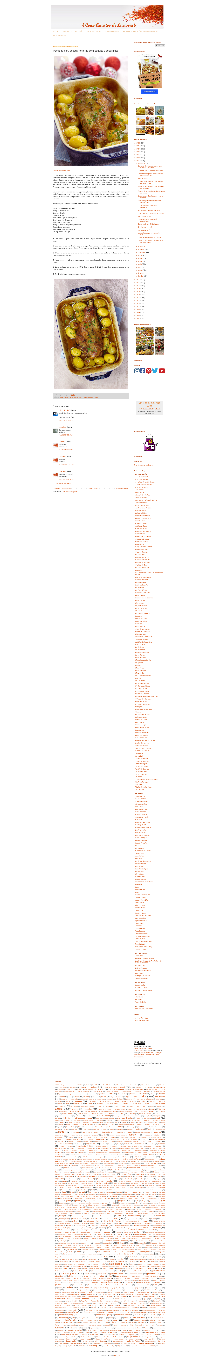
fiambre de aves (145, 1190)
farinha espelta (135, 1185)
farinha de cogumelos (119, 1183)
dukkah (125, 1172)
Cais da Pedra (70, 1127)
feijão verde (87, 1187)
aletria (70, 1096)
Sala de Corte (103, 1303)
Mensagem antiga (122, 488)
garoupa (162, 1198)
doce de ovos (67, 1172)
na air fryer (77, 1245)
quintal (139, 1290)
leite (120, 1216)
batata (67, 397)
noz (60, 1249)
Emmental (87, 1174)
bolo (109, 1120)
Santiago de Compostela (122, 1307)
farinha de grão (134, 1183)
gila (133, 1201)
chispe (91, 1139)
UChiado (58, 1332)
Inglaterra (148, 1209)
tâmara (114, 1322)
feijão (77, 1187)
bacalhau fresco (120, 1109)
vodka (116, 1343)
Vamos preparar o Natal (90, 397)
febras (70, 1187)
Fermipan (64, 1190)
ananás (142, 1101)
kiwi (93, 1213)
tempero (82, 1325)
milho (150, 1236)
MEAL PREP (67, 31)
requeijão (110, 1296)
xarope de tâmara (135, 1345)
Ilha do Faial (98, 1209)
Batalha (143, 1111)
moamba (102, 1238)
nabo (107, 1245)
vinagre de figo (70, 1339)
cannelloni (87, 1129)
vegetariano (94, 1335)
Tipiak (132, 1325)
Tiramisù (139, 1325)
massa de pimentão (137, 1230)
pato (103, 1264)
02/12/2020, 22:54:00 (66, 479)
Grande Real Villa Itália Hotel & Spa (88, 1203)
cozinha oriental (115, 1159)
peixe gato (105, 1266)
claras (105, 1141)
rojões (145, 1299)
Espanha (129, 1176)
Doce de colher (116, 1170)
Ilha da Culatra (153, 1207)
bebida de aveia (160, 1114)
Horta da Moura (72, 1207)
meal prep (138, 1232)
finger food (81, 1192)
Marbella (111, 1228)
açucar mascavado (84, 1091)
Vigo (67, 1337)
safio (88, 1303)
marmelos (59, 1230)
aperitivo (100, 1103)
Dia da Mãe (100, 1168)
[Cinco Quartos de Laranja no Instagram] (137, 372)
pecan (140, 1264)
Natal (116, 1245)
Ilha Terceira (120, 1209)
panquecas (93, 1259)
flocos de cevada (151, 1192)
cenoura (59, 1137)
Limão (115, 1218)
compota (70, 1146)
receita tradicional (109, 1294)
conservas (158, 1146)
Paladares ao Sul (66, 1259)
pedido (156, 1264)
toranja (102, 1328)
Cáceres (140, 1124)
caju (79, 1127)
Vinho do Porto (133, 1341)
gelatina (78, 1201)
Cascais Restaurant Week (143, 1132)
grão (113, 1203)
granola (105, 1203)
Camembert (142, 1127)
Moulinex (120, 1243)
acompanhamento (158, 1087)
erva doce (69, 1176)
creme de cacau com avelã (63, 1163)
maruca (69, 1230)
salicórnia (134, 1303)
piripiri (86, 1276)
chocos (125, 1139)
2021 (138, 158)
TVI (161, 1330)
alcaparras (142, 1094)
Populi (95, 1278)
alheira (135, 1097)
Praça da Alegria (144, 1280)
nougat (140, 1247)
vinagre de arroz (150, 1337)
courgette (92, 1150)
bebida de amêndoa (145, 1114)
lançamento (130, 1213)
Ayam (145, 1106)
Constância (81, 1148)
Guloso (60, 1205)
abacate (73, 1087)
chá (96, 1137)
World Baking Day (109, 1345)
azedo (152, 1106)
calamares (89, 1127)
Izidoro (160, 1211)
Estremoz (150, 1179)
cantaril (105, 1129)
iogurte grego (110, 1211)
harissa (104, 1205)
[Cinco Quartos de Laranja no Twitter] (155, 372)
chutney (71, 1141)
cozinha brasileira (74, 1154)
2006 (138, 318)
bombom (155, 1120)
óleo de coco (131, 1252)
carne (71, 397)
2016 (138, 289)
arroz (62, 1106)
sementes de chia (72, 1313)
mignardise (110, 1236)
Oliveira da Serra (130, 1254)
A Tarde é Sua (62, 1087)
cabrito (99, 1124)
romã (159, 1299)
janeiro (140, 276)
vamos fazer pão (109, 1332)
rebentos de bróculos (113, 1292)
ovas (98, 1257)
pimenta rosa (89, 1274)
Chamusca (124, 1137)
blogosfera (66, 1120)
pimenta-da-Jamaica (136, 1274)
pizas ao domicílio (122, 1276)
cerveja (80, 1137)
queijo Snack (139, 1288)
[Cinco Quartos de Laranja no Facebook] (142, 372)
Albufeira (133, 1094)
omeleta (142, 1254)
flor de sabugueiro (126, 1194)
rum (148, 1301)
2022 (138, 155)
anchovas (152, 1101)
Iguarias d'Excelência (124, 1207)
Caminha (152, 1127)
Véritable (122, 1334)
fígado (57, 1192)
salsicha (104, 1305)
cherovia (58, 1139)
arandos (126, 1103)
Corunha (66, 1150)
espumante (73, 1179)
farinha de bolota (73, 1183)
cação (106, 1124)
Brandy (94, 1122)
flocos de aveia (136, 1192)
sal (94, 1303)
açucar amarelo (116, 1089)
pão (102, 1259)
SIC (73, 1318)
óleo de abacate (89, 1252)
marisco (146, 1228)
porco (109, 1278)
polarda (69, 1278)
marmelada (157, 1228)
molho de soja (160, 1238)
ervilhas (92, 1176)
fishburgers (109, 1192)
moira (117, 1238)
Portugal (107, 1281)
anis (67, 1103)
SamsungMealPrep (61, 1307)
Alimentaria (101, 1099)
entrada (112, 1174)
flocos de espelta (66, 1194)
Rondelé (75, 1301)
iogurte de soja (97, 1211)
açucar (101, 1089)
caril (150, 1129)
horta (63, 1207)
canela (75, 1129)
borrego (61, 1122)
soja (82, 1320)
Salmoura (68, 1305)
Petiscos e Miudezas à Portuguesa (103, 1271)
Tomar (160, 1325)
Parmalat (121, 1261)
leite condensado (134, 1216)
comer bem (151, 1144)
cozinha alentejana (115, 1152)
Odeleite (154, 1249)
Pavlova (132, 1264)
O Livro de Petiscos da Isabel (107, 1249)
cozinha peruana (150, 1159)
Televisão (73, 1325)
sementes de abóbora (130, 1310)
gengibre (122, 1201)
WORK (72, 1346)
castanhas (157, 1132)
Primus (83, 1285)
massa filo (152, 1230)
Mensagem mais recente (62, 488)
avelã (124, 1106)
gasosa (60, 1201)
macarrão (128, 1223)
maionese (148, 1223)
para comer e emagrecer (157, 1259)
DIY (90, 1170)
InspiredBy (158, 1209)
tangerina (141, 1322)
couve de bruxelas (140, 1150)
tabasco (93, 1322)
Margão (128, 1228)
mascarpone (86, 1230)
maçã (118, 1223)
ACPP (79, 1089)
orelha (160, 1254)
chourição (134, 1139)
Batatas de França (98, 1114)
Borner (163, 1120)
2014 (138, 295)
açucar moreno (98, 1091)
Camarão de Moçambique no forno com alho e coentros (150, 167)
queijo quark (128, 1288)
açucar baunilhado (136, 1089)
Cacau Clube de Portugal (127, 1124)
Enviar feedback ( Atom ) (70, 492)
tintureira (124, 1325)
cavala (103, 1135)
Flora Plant (144, 1194)
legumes (111, 1216)
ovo (105, 1256)
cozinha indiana (125, 1157)
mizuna (94, 1238)
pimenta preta (69, 1273)
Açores (70, 1089)
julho (140, 258)
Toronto (110, 1328)
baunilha (120, 1114)
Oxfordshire (139, 1257)
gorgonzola (62, 1203)
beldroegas (117, 1116)
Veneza (105, 1334)
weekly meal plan (146, 1343)
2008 (138, 312)
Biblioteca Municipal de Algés (105, 1118)
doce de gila (128, 1170)
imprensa (130, 1209)
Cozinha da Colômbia (102, 1154)
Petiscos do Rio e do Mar (81, 1271)
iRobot (121, 1211)
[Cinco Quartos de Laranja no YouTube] (162, 372)
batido (110, 1114)
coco (150, 1141)
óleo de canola (119, 1252)
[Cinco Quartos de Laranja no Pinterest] (149, 372)
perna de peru (94, 1268)
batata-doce (67, 1114)
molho (124, 1238)
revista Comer (150, 1296)
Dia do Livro (111, 1168)
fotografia (113, 1196)
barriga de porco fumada (109, 1111)
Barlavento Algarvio (91, 1111)
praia (155, 1280)
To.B (147, 1325)
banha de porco (75, 1111)
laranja (62, 1216)
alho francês (160, 1097)
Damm (129, 1165)
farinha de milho (88, 1185)
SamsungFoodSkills (155, 1305)
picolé (147, 1271)
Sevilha (162, 1315)
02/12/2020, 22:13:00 (66, 435)
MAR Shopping (91, 1228)
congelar (149, 1146)
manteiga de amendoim (140, 1225)
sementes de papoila (103, 1315)
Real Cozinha (100, 1292)
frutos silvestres (91, 1198)
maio (140, 264)
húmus (107, 1207)
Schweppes (153, 1307)
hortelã (82, 1207)
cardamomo (140, 1129)
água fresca (73, 1094)
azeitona (75, 1109)
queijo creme (85, 1288)
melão (119, 1234)
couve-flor (81, 1152)
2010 (138, 306)
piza (110, 1276)
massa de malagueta (121, 1230)
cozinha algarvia (129, 1152)
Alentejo (62, 1096)
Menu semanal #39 (144, 230)
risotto (117, 1299)
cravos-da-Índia (145, 1161)
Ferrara (74, 1190)
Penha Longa (115, 1266)
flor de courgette (103, 1194)
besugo (57, 1118)
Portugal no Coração (123, 1280)
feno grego (151, 1187)
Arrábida (147, 1103)
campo (159, 1127)
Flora (136, 1194)
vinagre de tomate (134, 1339)
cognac (80, 1144)
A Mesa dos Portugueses (148, 1085)
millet (157, 1236)
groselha (145, 1203)
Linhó (67, 1221)
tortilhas (138, 1328)
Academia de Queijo (110, 1087)
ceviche (89, 1137)
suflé (56, 1322)
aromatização (137, 1103)
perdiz (85, 1268)
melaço (100, 1234)
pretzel (68, 1285)
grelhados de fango (125, 1203)
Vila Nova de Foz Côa (103, 1337)
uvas (80, 1332)
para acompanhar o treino (138, 1259)
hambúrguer (78, 1205)
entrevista (162, 1174)
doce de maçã (138, 1170)
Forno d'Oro (87, 1196)
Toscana (147, 1328)
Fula (100, 1198)
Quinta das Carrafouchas (100, 1290)
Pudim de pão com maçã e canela (150, 238)
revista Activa (137, 1296)
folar (78, 1196)
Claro (112, 1141)
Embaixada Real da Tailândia (72, 1174)
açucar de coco (152, 1089)
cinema (79, 1141)
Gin (138, 1201)
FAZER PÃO (79, 31)
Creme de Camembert (82, 1163)
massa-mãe (97, 1232)
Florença (153, 1194)
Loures (84, 1223)
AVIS (132, 1106)
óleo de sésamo (107, 1254)
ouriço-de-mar (89, 1257)
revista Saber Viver (83, 1299)
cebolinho (157, 1135)
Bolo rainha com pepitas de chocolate (151, 213)
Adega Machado (127, 1091)
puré (163, 1285)
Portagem (137, 1278)
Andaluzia (162, 1101)
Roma (152, 1299)
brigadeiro (109, 1122)
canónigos (96, 1129)
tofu (153, 1325)
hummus (92, 1207)
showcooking (63, 1318)
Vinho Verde (63, 1343)
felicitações (141, 1187)
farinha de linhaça (147, 1183)
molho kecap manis (76, 1240)
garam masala (152, 1198)
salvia (112, 1305)
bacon (130, 1109)
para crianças (63, 1261)
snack (126, 1318)
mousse (131, 1243)
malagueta (59, 1225)
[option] (149, 74)
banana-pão (63, 1111)
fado (91, 1181)
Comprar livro (149, 91)
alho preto (64, 1099)
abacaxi (84, 1087)
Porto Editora (73, 1280)
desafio (67, 1168)
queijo (68, 1287)
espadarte (120, 1176)
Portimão (145, 1278)
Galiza (143, 1198)
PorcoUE (128, 1278)
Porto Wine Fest (85, 1280)
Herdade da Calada (149, 1205)
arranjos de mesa (159, 1103)
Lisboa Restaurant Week (92, 1221)
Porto (153, 1278)
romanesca (58, 1301)
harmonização (115, 1205)
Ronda (67, 1301)
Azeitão (159, 1106)
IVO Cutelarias (149, 1211)
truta (131, 1330)
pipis (79, 1276)
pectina (149, 1264)
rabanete (147, 1290)
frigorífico (162, 1196)
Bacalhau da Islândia (105, 1109)
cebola (76, 397)
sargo (144, 1307)
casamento (120, 1132)
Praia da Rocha (68, 1282)
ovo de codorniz (120, 1257)
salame (125, 1303)
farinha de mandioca (73, 1185)
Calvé (111, 1127)
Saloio (76, 1305)
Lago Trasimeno (119, 1213)
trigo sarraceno (115, 1330)
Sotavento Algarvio (140, 1320)
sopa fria (127, 1320)
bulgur (163, 1122)
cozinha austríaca (60, 1154)
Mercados (78, 1236)
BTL (156, 1122)
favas (61, 1187)
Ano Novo (89, 1103)
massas (107, 1232)
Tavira (57, 1325)
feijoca (98, 1187)
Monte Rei (135, 1240)
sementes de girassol (157, 1313)
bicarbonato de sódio (124, 1118)
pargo (106, 1261)
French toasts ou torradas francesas (150, 171)
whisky (65, 1345)
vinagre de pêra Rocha (103, 1339)
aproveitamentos (113, 1103)
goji (156, 1201)
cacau (113, 1124)
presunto (58, 1285)
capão (112, 1129)
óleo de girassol (145, 1252)
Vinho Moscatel (149, 1341)
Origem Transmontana (62, 1257)
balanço (152, 1109)
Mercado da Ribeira (159, 1234)
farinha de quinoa (102, 1185)
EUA (56, 1181)
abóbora (94, 1087)
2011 (138, 303)
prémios (94, 1282)
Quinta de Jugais (116, 1290)
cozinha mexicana (101, 1159)
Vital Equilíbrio (96, 1343)
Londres (76, 1223)
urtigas (73, 1332)
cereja (71, 1137)
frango (150, 1196)
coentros (68, 1144)
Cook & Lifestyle (103, 1148)
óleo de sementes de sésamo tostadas (86, 1254)
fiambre (110, 1190)
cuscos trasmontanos (85, 1165)
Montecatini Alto (146, 1240)
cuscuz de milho (110, 1165)
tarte (159, 1322)
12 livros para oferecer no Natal (149, 210)
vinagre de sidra (119, 1339)
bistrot (57, 1120)
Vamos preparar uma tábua (70, 1334)
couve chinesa (125, 1150)
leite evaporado (64, 1219)
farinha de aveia (60, 1183)
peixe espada (94, 1266)
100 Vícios (80, 1085)
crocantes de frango (135, 1163)
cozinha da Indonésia (118, 1154)
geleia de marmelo (109, 1201)
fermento (161, 1187)
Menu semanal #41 (144, 178)
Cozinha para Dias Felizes (131, 1159)
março (140, 270)
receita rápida (90, 1294)
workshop (94, 1346)
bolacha (100, 1120)
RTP (125, 1301)
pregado (78, 1282)
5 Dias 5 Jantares (107, 1085)
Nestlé (99, 1247)
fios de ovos (93, 1192)
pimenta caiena (158, 1271)
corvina (74, 1150)
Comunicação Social (83, 1146)
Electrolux (156, 1172)
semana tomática (112, 1310)
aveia (108, 1106)
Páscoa (143, 1261)
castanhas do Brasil (61, 1135)
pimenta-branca (117, 1274)
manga (69, 1225)
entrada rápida (127, 1174)
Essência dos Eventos (104, 1179)
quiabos (159, 1288)
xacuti (125, 1345)
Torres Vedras (119, 1328)
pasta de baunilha (69, 1264)
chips (85, 1139)
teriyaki (107, 1325)
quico (66, 1290)
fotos (123, 1196)
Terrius (115, 1325)
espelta (160, 1176)
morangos (85, 1243)
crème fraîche (122, 1163)
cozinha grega (112, 1157)
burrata (60, 1124)
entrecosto (140, 1174)
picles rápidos (138, 1271)
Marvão (76, 1230)
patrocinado (116, 1263)
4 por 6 (95, 1085)
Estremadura (140, 1179)
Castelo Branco (75, 1135)
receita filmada (157, 1292)
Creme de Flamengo (109, 1163)
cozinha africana (101, 1152)
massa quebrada (85, 1232)
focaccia (71, 1196)
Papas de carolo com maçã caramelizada (147, 220)
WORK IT (82, 1345)
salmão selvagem (156, 1303)
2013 (138, 298)
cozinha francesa (86, 1157)
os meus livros (77, 1257)
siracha (118, 1318)
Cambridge (131, 1127)
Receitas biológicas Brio (146, 1294)
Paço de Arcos (150, 1257)
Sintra (111, 1318)
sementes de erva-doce (124, 1312)
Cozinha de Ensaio (134, 1154)
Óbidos (139, 1249)
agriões (146, 1091)
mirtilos (61, 1238)
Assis (93, 1106)
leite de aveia (148, 1216)
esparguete (151, 1176)
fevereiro (141, 273)
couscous (105, 1150)
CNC (143, 1141)
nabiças (99, 1245)
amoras (133, 1101)
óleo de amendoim (104, 1252)
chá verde (104, 1137)
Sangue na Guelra (106, 1307)
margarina (137, 1228)
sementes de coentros (89, 1312)
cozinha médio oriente (86, 1159)
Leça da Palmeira (100, 1216)
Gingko (144, 1201)
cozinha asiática (157, 1152)
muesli (60, 1245)
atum (100, 1106)
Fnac (63, 1196)
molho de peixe (147, 1238)
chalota (113, 1137)
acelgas (139, 1087)
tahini (106, 1322)
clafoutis (98, 1141)
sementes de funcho (140, 1312)
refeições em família (95, 1296)
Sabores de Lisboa (61, 1303)
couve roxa (70, 1152)
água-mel (93, 1094)
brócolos (140, 1122)
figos (64, 1192)
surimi (78, 1322)
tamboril (132, 1322)
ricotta (109, 1299)
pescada (128, 1268)
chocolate (100, 1139)
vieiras (60, 1337)
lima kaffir (106, 1219)
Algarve (104, 1097)
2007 (138, 315)
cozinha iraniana (138, 1157)
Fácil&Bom (83, 1181)
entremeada (152, 1174)
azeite (62, 397)
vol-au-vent (124, 1343)
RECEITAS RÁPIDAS (94, 31)
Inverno (78, 1211)
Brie (101, 1122)
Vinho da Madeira (118, 1341)
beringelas (157, 1116)
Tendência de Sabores (95, 1325)
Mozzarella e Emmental (157, 1243)
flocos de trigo (79, 1194)
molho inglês (63, 1240)
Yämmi (145, 1345)
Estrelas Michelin (127, 1179)
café (163, 1124)
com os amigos (139, 1144)
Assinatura (84, 1106)
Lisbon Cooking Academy (113, 1221)
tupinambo (147, 1330)
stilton (160, 1320)
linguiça (153, 1219)
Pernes (104, 1268)
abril (140, 267)
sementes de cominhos (106, 1312)
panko (84, 1259)
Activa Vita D (90, 1089)
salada (114, 1303)
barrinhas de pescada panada (129, 1111)
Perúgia (119, 1268)
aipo (111, 1094)
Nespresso (91, 1247)
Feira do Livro (107, 1187)
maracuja (102, 1228)
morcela (97, 1243)
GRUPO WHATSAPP (60, 35)
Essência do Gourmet (87, 1179)
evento (64, 1181)
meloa (127, 1234)
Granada (72, 1203)
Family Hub (100, 1181)
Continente (90, 1148)
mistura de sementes (74, 1238)
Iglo (113, 1207)
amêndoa (79, 1101)
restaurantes (121, 1296)
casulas (86, 1135)
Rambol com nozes (68, 1292)
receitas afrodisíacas (127, 1294)
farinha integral (150, 1185)
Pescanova (139, 1268)
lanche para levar (143, 1213)
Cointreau (111, 1144)
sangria (94, 1307)
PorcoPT (120, 1278)
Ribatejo (100, 1299)
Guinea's (162, 1203)
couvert (91, 1152)
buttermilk (76, 1124)
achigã (147, 1087)
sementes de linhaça (66, 1315)
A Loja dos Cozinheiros (130, 1085)
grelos (136, 1203)
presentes (129, 1283)
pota (134, 1280)
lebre (90, 1216)
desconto (76, 1168)
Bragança (86, 1122)
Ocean (146, 1249)
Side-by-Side (83, 1318)
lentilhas (75, 1219)
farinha (110, 1181)
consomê (72, 1148)
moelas (110, 1238)
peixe (65, 1266)
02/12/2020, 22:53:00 (66, 450)
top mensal (93, 1328)
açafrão (123, 1087)
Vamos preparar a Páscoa (131, 1332)
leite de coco (160, 1216)
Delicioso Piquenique (148, 1165)
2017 (138, 286)
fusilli (115, 1198)
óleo (78, 1252)
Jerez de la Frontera (61, 1213)
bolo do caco (136, 1120)
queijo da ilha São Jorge (101, 1288)
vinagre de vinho (149, 1339)
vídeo (163, 1334)
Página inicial (93, 488)
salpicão (84, 1305)
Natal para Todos (127, 1245)
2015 (138, 292)
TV (155, 1330)
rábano (157, 1290)
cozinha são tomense (91, 1161)
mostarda (107, 1243)
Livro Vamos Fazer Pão (133, 1221)
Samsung (141, 1305)
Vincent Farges (87, 1341)
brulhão (150, 1122)
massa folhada (70, 1232)
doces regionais (99, 1172)
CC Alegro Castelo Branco (117, 1135)
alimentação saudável (88, 1099)
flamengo (119, 1192)
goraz (163, 1201)
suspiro (85, 1322)
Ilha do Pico (109, 1209)
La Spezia (101, 1213)
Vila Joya (74, 1337)
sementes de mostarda (85, 1315)
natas (138, 1245)
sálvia (119, 1305)
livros (145, 1221)
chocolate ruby (115, 1139)
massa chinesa (107, 1230)
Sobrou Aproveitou (70, 1320)
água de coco (62, 1094)
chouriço (144, 1139)
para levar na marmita (79, 1261)
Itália (139, 1211)
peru (81, 397)
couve (114, 1150)
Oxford (130, 1257)
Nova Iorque (161, 1247)
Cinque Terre (88, 1141)
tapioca (152, 1322)
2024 (138, 149)
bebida (132, 1114)
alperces (129, 1099)
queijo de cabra (117, 1288)
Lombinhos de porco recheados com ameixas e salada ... (150, 174)
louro (92, 1223)
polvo (76, 1278)
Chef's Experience (156, 1137)
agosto (140, 255)
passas (152, 1261)
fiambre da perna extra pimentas (127, 1190)
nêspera (82, 1247)
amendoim (92, 1101)
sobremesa (139, 1317)
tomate (59, 1327)
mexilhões (89, 1236)
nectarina (149, 1245)
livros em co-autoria (158, 1221)
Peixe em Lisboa (80, 1266)
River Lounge (128, 1299)
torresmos (129, 1328)
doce (105, 1170)
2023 (138, 152)
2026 (138, 143)
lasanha (74, 1216)
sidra (91, 1318)
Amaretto (159, 1099)
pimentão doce (153, 1274)
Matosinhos (128, 1232)
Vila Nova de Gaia (118, 1337)
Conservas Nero (60, 1148)
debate (136, 1165)
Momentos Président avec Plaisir (116, 1241)
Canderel (66, 1129)
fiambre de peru (157, 1190)
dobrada (97, 1170)
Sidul (97, 1318)
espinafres (59, 1179)
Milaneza (120, 1236)
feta (92, 1190)
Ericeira (60, 1176)
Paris (113, 1261)
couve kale (153, 1150)
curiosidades (62, 1166)
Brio (116, 1122)
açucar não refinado (112, 1091)
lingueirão (145, 1219)
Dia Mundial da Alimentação (154, 1168)
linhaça (60, 1221)
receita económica (144, 1292)
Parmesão (132, 1261)
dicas (57, 1170)
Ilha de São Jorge (69, 1209)
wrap (119, 1345)
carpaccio (76, 1132)
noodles (107, 1247)
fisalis (102, 1192)
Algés (128, 1096)
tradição (61, 1330)
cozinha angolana (143, 1152)
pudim (155, 1285)
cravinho (133, 1161)
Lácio (109, 1213)
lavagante (83, 1216)
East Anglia (134, 1172)
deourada (58, 1168)
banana (162, 1109)
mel (90, 1234)
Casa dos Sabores (108, 1132)
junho (140, 261)
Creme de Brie (157, 1161)
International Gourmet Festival (64, 1211)
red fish (81, 1296)
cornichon (152, 1148)
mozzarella (142, 1243)
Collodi (119, 1144)
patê (89, 1264)
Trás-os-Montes (91, 1330)
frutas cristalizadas (64, 1198)
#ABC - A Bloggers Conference (64, 1085)
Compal (62, 1146)
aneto (60, 1103)
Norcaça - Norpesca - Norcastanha (123, 1247)
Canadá (57, 1129)
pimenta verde (102, 1274)
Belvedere (138, 1116)
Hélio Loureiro (126, 1205)
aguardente (102, 1094)
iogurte (86, 1211)
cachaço (148, 1124)
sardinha (135, 1307)
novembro (142, 246)
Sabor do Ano (157, 1301)
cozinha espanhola (72, 1157)
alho (144, 1096)
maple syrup (67, 1228)
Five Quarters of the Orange (143, 465)
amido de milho (120, 1101)
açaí (131, 1087)
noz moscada (72, 1250)
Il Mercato (143, 1207)
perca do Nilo (76, 1268)
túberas (138, 1330)
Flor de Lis (115, 1194)
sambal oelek (130, 1305)
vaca (88, 1332)
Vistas (87, 1343)
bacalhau (89, 1109)
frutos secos (79, 1198)
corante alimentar (124, 1148)
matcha (119, 1232)
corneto (143, 1148)
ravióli (91, 1292)
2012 (138, 301)
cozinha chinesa (88, 1154)
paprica (121, 1259)
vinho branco (100, 1341)
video (156, 1334)
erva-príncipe (82, 1176)
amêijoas (58, 1101)
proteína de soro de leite (142, 1285)
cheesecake (143, 1137)
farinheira (161, 1185)
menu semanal (140, 1234)
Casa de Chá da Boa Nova (90, 1132)
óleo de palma (67, 1254)
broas (132, 1122)
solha (101, 1320)
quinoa (73, 1290)
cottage (82, 1150)
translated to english (74, 1330)
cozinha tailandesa (107, 1161)
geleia (87, 1201)
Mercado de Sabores (65, 1236)
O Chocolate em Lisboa (88, 1249)
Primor (75, 1285)
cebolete (147, 1135)
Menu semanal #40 (144, 216)
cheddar (133, 1137)
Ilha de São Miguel (84, 1209)
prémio (86, 1282)
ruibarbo (141, 1301)
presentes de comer (143, 1282)
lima (97, 1219)
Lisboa (75, 1221)
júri (80, 1213)
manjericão (81, 1225)
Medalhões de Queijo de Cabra (155, 1232)
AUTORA (56, 31)
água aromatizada (159, 1091)
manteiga (105, 1225)
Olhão (119, 1254)
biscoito (158, 1118)
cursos (74, 1165)
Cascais (129, 1132)
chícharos (76, 1139)
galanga (123, 1198)
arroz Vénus (74, 1106)
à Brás (118, 1085)
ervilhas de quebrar (107, 1176)
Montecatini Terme (159, 1240)
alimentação (74, 1099)
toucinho (162, 1328)
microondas (100, 1236)
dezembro (142, 163)
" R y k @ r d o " (65, 410)
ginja (150, 1201)
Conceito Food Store (102, 1146)
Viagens (131, 1335)
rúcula (132, 1301)
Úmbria (66, 1332)
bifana (139, 1118)
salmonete (58, 1305)
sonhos (108, 1320)
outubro (141, 249)
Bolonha (146, 1120)
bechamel (78, 1116)
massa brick (96, 1230)
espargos (139, 1176)
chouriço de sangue (159, 1139)
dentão (160, 1165)
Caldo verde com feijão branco (148, 224)
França (142, 1196)
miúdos (86, 1238)
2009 (138, 309)
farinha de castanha (87, 1183)
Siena (104, 1318)
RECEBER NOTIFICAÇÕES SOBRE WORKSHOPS (140, 31)
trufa (125, 1330)
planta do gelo (59, 1278)
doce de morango (151, 1170)
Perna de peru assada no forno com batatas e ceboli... (150, 241)
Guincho (153, 1203)
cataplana (95, 1135)
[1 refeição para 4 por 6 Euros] (149, 443)
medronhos (61, 1234)
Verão (113, 1334)
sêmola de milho (139, 1315)
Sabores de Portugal (77, 1303)
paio (56, 1259)
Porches (102, 1278)
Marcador (119, 1228)
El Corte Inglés (145, 1172)
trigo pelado (103, 1330)
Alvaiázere (149, 1099)
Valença (96, 1332)
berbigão (147, 1116)
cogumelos (90, 1144)
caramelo (120, 1129)
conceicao (63, 427)
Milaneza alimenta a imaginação (136, 1236)
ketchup (86, 1213)
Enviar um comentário (63, 484)
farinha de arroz (157, 1181)
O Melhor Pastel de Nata (127, 1249)
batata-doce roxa (83, 1114)
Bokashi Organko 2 (89, 1120)
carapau (130, 1129)
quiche (57, 1290)
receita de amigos (129, 1292)
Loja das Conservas (64, 1223)
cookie (114, 1148)
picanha (119, 1271)
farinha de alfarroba (125, 1181)
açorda (61, 1089)
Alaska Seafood (122, 1094)
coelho (158, 1141)
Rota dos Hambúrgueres (113, 1301)
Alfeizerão (95, 1096)
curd (163, 1163)
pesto (160, 1268)
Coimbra (103, 1144)
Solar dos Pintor (92, 1320)
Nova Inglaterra (149, 1247)
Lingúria (162, 1219)
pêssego (151, 1268)
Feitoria (131, 1187)
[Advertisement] (91, 519)
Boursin (78, 1122)
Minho (163, 1236)
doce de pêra (78, 1172)
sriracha (152, 1320)
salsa (92, 1305)
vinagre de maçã (85, 1339)
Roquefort (84, 1301)
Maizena (159, 1223)
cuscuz (98, 1166)
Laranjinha (63, 442)
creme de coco (95, 1163)
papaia (112, 1259)
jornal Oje (73, 1213)
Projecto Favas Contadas (124, 1285)
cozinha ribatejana (75, 1161)
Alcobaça (153, 1094)
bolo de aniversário (123, 1120)
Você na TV (107, 1343)
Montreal (75, 1243)
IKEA (135, 1207)
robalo (138, 1299)
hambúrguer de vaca (92, 1205)
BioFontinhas (148, 1118)
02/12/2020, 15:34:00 (66, 420)
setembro (141, 252)
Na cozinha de (89, 1245)
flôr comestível (90, 1194)
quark (60, 1288)
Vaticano (84, 1334)
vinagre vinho (71, 1341)
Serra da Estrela (152, 1315)
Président (157, 1283)
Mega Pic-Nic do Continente (77, 1234)
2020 (138, 161)
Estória (117, 1179)
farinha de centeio (102, 1183)
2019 (138, 280)
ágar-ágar (138, 1091)
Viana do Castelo (146, 1334)
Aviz (138, 1106)
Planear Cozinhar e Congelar (153, 1276)
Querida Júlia (150, 1288)
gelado (68, 1201)
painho (160, 1257)
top (85, 1328)
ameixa (68, 1101)
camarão (119, 1127)
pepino (125, 1266)
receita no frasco (60, 1294)
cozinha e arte (148, 1155)
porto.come (97, 1280)
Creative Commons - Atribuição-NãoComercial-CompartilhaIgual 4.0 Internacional (148, 1055)
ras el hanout (81, 1292)
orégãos (151, 1254)
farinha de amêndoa (141, 1181)
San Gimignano (75, 1307)
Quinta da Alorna (85, 1290)
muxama (68, 1245)
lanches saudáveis (158, 1213)
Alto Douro (140, 1099)
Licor (84, 1219)
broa (124, 1122)
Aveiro (117, 1106)
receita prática (74, 1294)
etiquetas (159, 1179)
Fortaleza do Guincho (100, 1196)
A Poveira (162, 1085)
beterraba (67, 1118)
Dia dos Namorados (134, 1168)
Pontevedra (86, 1278)
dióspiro (82, 1170)
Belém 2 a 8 (128, 1116)
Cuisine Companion (151, 1163)
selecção (72, 1310)
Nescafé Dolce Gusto (70, 1247)
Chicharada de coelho (145, 227)
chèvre (68, 1139)
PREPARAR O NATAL (112, 31)
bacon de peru (141, 1109)
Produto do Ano (93, 1285)
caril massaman (160, 1129)
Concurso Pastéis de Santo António (132, 1146)
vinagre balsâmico (134, 1337)
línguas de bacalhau (133, 1219)
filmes (72, 1192)
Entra (104, 1174)
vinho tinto (161, 1341)
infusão (139, 1209)
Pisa (94, 1276)
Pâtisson (96, 1264)
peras (66, 1268)
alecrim (162, 1094)
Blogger (117, 1356)
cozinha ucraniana (121, 1161)
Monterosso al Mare (64, 1243)
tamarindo (124, 1322)
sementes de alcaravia (149, 1310)
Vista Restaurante (76, 1343)
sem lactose (99, 1310)
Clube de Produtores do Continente (128, 1141)
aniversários (77, 1103)
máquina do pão (79, 1228)
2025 (138, 146)
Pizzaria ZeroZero (136, 1276)
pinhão (71, 1276)
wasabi (133, 1343)
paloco (77, 1259)
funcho (107, 1198)
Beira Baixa (89, 1116)
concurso (115, 1146)
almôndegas (119, 1099)
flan (126, 1192)
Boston (70, 1122)
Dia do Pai (121, 1168)
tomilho (74, 1328)
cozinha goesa (99, 1157)
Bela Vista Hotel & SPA (103, 1116)
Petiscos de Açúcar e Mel (62, 1271)
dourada (110, 1172)
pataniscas (81, 1264)
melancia (109, 1234)
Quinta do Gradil (129, 1290)
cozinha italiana (151, 1157)
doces (87, 1172)
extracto (74, 1181)
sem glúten (89, 1310)
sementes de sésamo (122, 1315)
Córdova (136, 1148)
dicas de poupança (69, 1170)
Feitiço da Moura (121, 1187)
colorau (127, 1144)
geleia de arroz (96, 1201)
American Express (106, 1101)
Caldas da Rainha (100, 1127)
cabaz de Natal (87, 1124)
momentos (99, 1240)
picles (127, 1271)
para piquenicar (96, 1261)
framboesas (131, 1196)
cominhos (161, 1144)
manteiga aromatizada (122, 1225)
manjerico (95, 1225)
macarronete (138, 1223)
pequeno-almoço (139, 1266)
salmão (143, 1303)
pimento (58, 1276)
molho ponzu (89, 1240)
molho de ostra (134, 1238)
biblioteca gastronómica (83, 1118)
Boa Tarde (77, 1120)
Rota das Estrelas (97, 1301)
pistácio (102, 1276)
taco (100, 1322)
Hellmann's (137, 1205)
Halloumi (68, 1205)
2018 (138, 283)
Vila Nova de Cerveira (87, 1337)
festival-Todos (83, 1190)
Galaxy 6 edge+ (133, 1198)
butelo (68, 1124)
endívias (96, 1174)
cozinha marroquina (69, 1159)
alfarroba (86, 1096)
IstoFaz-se (129, 1211)
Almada (109, 1099)
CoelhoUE (58, 1144)
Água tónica (83, 1094)
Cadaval (156, 1124)
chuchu (61, 1141)
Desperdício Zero (87, 1168)
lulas (110, 1223)
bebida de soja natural (65, 1116)
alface (77, 1097)
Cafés (61, 1127)
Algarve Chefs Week (117, 1096)
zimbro (152, 1345)
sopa (115, 1320)
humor (100, 1207)
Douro (118, 1172)
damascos (121, 1165)
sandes (85, 1307)
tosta (155, 1328)
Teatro (65, 1325)
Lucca (103, 1223)
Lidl (91, 1219)
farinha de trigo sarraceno (119, 1185)
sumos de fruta (66, 1322)
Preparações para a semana (111, 1283)
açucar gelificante (69, 1091)
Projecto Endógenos (107, 1285)
